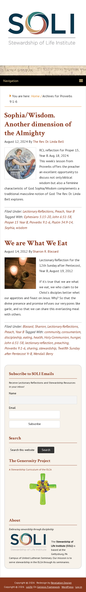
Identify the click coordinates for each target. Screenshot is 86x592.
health (38, 337)
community (52, 332)
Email (12, 408)
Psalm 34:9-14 (62, 222)
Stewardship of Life (43, 29)
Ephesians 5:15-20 (37, 217)
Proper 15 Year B (16, 222)
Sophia (9, 228)
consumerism (70, 332)
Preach (59, 211)
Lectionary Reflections (38, 211)
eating (27, 337)
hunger (75, 337)
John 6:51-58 (61, 217)
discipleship (13, 337)
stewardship (47, 348)
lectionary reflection (39, 343)
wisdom (21, 228)
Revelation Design (61, 582)
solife (29, 586)
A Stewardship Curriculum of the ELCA (30, 469)
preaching (61, 343)
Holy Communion (56, 337)
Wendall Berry (43, 354)
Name (12, 393)
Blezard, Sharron (34, 326)
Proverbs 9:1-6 (39, 222)
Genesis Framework (48, 586)
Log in (78, 586)
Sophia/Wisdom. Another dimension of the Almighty (37, 124)
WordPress (67, 586)
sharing (32, 348)
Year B (70, 211)
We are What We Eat (35, 243)
